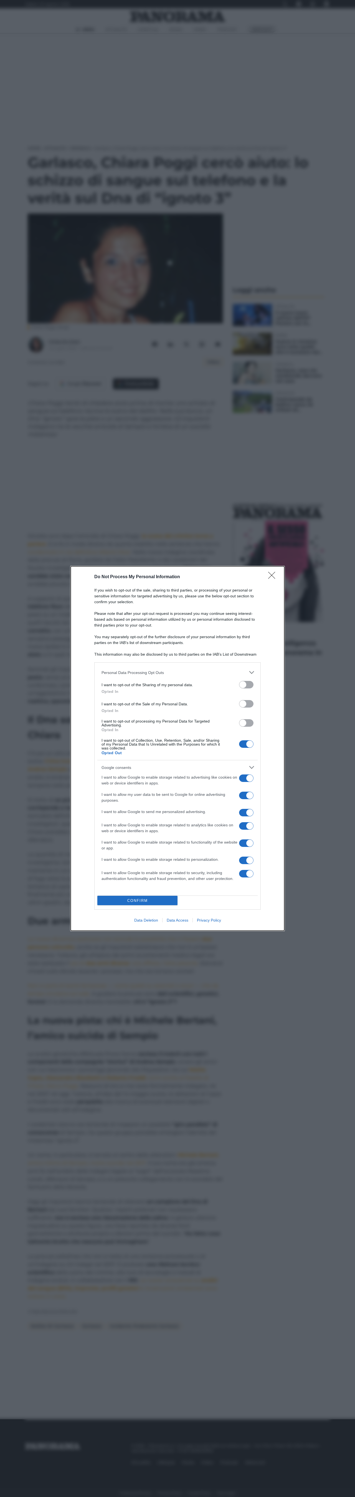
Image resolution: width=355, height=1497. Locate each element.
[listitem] (177, 672)
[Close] (273, 577)
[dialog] (177, 748)
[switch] (246, 684)
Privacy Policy (209, 920)
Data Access (177, 920)
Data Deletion (146, 920)
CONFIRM (137, 901)
